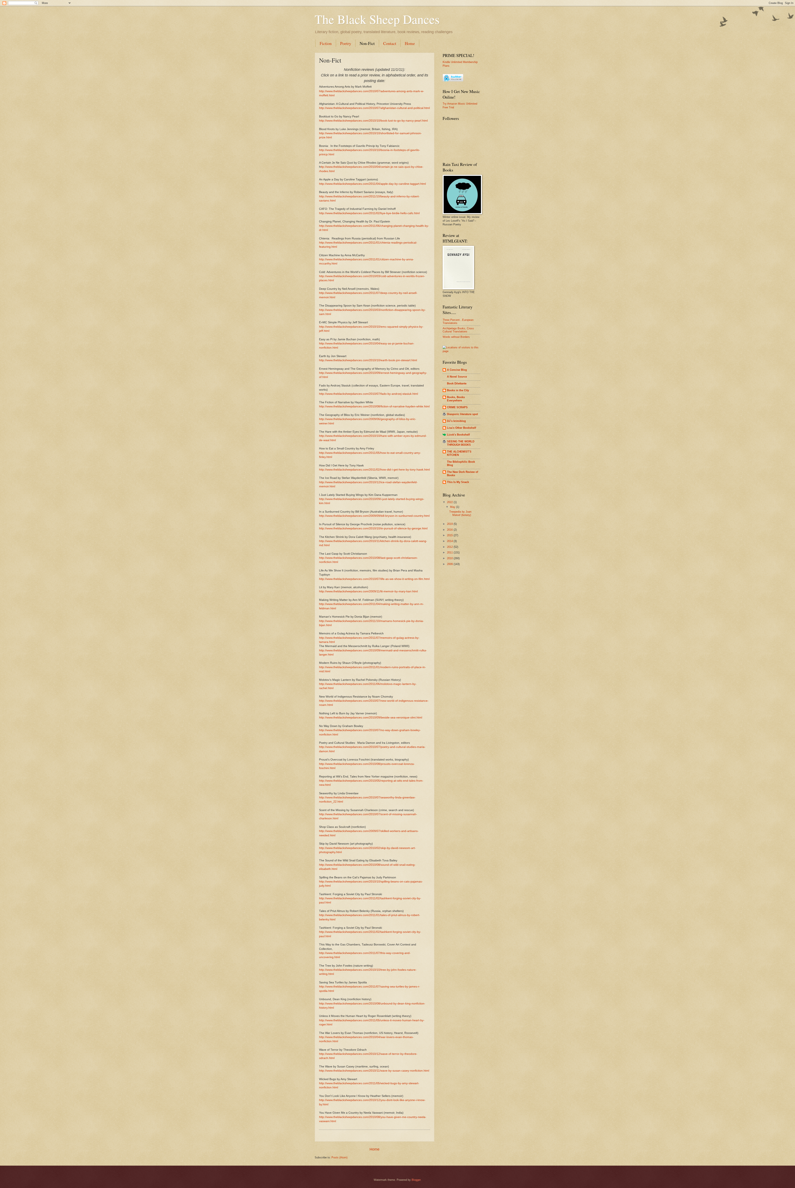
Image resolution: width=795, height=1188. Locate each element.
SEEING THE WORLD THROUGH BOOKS (460, 443)
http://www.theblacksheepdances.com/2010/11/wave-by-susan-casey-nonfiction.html (374, 1070)
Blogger (416, 1179)
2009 (450, 564)
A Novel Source (457, 376)
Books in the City (458, 390)
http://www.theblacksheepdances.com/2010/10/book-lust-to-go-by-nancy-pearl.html (373, 120)
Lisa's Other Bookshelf (461, 427)
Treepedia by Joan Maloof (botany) (460, 513)
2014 (450, 541)
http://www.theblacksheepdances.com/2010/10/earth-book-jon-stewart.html (368, 360)
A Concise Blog (457, 369)
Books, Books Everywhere (456, 399)
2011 (450, 552)
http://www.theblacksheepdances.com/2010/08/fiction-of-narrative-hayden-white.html (374, 406)
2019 (450, 523)
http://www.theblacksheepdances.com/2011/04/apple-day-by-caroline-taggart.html (372, 183)
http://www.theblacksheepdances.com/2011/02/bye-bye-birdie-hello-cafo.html (369, 213)
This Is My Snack (458, 482)
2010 (450, 558)
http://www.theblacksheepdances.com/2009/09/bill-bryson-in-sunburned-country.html (374, 515)
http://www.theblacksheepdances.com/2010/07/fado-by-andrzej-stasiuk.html (368, 393)
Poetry (345, 43)
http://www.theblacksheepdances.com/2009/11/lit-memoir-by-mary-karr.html (368, 591)
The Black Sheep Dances (377, 19)
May (453, 506)
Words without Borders (456, 336)
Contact (389, 43)
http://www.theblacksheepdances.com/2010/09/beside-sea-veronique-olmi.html (370, 717)
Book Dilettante (456, 383)
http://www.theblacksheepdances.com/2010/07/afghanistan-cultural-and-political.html (374, 108)
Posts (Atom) (339, 1157)
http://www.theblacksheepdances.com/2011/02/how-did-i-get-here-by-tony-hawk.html (374, 469)
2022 (450, 502)
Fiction (326, 43)
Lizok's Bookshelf (458, 434)
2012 (450, 546)
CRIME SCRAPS (457, 407)
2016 (450, 529)
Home (410, 43)
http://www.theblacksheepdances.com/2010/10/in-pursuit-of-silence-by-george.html (373, 528)
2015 (450, 535)
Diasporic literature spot (462, 414)
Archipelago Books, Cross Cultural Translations (458, 330)
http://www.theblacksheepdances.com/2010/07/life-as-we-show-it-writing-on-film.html (374, 579)
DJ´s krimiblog (456, 421)
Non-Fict (367, 43)
